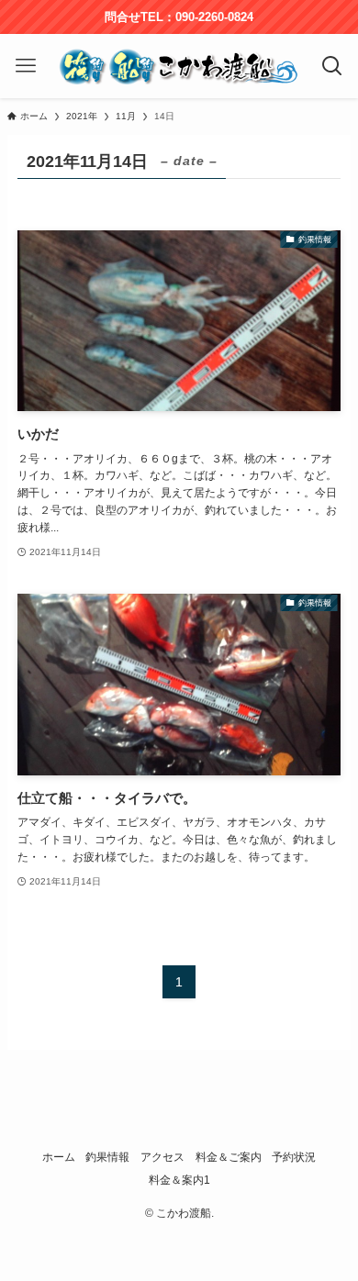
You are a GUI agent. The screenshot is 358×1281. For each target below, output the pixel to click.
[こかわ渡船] (179, 66)
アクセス (162, 1157)
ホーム (58, 1157)
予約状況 (294, 1157)
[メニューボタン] (25, 66)
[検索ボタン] (333, 66)
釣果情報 (107, 1157)
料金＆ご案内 (229, 1157)
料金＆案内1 (179, 1180)
